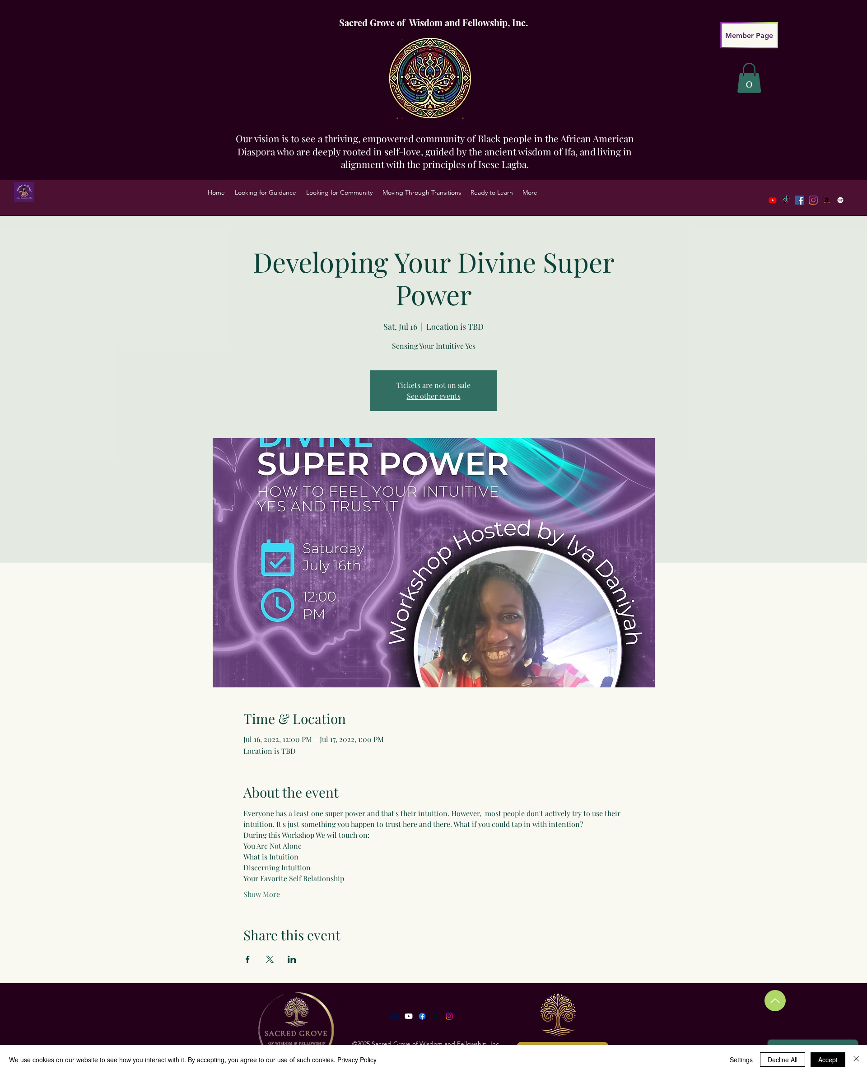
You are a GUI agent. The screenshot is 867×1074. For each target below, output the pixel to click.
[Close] (856, 1059)
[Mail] (394, 1016)
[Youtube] (772, 200)
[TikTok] (786, 200)
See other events (434, 396)
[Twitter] (813, 200)
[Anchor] (435, 1016)
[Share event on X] (270, 959)
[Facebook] (799, 200)
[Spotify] (840, 200)
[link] (749, 78)
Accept (828, 1059)
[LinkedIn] (826, 200)
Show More (261, 894)
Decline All (782, 1059)
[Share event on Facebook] (247, 959)
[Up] (775, 1000)
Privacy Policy (357, 1059)
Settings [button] (741, 1059)
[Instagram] (449, 1016)
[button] (265, 192)
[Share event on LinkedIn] (292, 959)
